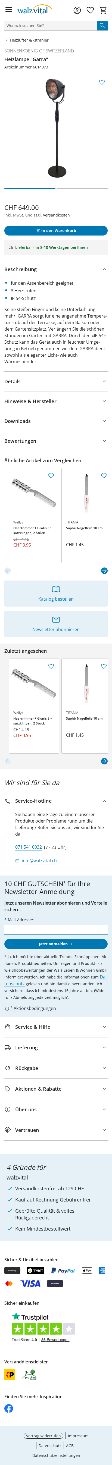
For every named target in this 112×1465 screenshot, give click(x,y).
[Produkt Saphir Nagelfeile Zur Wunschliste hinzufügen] (104, 476)
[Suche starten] (102, 25)
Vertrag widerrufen (43, 1435)
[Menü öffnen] (8, 10)
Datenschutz (50, 1445)
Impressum (78, 1435)
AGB (70, 1445)
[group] (56, 128)
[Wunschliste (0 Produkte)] (90, 10)
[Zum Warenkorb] (103, 10)
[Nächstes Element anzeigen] (104, 570)
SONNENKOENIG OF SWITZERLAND (39, 51)
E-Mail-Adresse (18, 919)
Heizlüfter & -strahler (29, 40)
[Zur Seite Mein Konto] (77, 10)
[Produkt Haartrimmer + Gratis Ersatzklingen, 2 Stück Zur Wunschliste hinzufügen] (51, 476)
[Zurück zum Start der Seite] (106, 1427)
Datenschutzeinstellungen (56, 1455)
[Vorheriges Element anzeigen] (7, 570)
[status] (49, 25)
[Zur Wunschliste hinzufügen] (102, 82)
